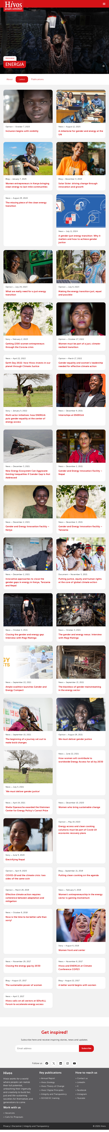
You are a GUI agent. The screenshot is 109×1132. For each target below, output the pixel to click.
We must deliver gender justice (75, 739)
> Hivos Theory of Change (51, 1086)
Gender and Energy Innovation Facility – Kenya (27, 528)
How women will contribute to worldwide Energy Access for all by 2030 (80, 760)
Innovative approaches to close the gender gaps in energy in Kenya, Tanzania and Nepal (28, 582)
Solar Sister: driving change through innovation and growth (77, 185)
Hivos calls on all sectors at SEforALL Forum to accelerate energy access (26, 1002)
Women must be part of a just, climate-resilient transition (79, 345)
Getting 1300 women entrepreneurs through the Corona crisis (25, 345)
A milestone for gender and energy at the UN (80, 133)
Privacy (6, 1126)
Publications (37, 79)
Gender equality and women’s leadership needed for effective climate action (80, 364)
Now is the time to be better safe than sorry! (26, 919)
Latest (22, 79)
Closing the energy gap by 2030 (23, 966)
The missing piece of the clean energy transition (26, 204)
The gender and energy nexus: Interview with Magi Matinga (80, 636)
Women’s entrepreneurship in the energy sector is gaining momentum (80, 896)
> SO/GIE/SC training (49, 1098)
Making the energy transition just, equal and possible (80, 293)
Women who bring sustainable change (79, 807)
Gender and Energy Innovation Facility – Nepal (80, 472)
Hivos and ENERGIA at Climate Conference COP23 (75, 967)
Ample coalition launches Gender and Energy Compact (26, 688)
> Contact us (81, 1078)
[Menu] (104, 3)
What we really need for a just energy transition (26, 293)
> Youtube (80, 1098)
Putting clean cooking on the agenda (78, 875)
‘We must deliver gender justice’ (23, 791)
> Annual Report (47, 1078)
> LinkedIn (80, 1082)
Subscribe (86, 1048)
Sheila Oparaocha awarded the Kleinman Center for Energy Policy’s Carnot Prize (28, 809)
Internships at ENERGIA (71, 415)
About (10, 79)
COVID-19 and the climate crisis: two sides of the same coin (26, 877)
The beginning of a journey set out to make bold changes (26, 741)
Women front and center (71, 950)
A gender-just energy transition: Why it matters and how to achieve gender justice (79, 239)
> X (76, 1086)
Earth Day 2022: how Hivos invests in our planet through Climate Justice (28, 364)
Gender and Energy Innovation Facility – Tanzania (80, 528)
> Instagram (81, 1094)
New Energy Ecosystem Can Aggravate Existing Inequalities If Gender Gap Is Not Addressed (28, 474)
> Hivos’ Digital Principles (51, 1090)
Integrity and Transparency (36, 1126)
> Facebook (80, 1090)
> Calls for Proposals (13, 1117)
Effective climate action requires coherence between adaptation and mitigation (25, 897)
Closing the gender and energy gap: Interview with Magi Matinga (25, 636)
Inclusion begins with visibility (22, 131)
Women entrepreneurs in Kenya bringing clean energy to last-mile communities (27, 185)
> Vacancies (9, 1113)
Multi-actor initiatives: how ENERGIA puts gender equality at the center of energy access (26, 418)
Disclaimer (17, 1126)
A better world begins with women (77, 985)
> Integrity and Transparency (53, 1094)
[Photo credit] (103, 66)
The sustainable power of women (24, 985)
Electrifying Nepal (15, 859)
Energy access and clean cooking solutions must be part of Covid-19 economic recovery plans (77, 829)
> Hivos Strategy (47, 1082)
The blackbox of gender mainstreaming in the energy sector (79, 688)
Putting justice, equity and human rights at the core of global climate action (80, 581)
